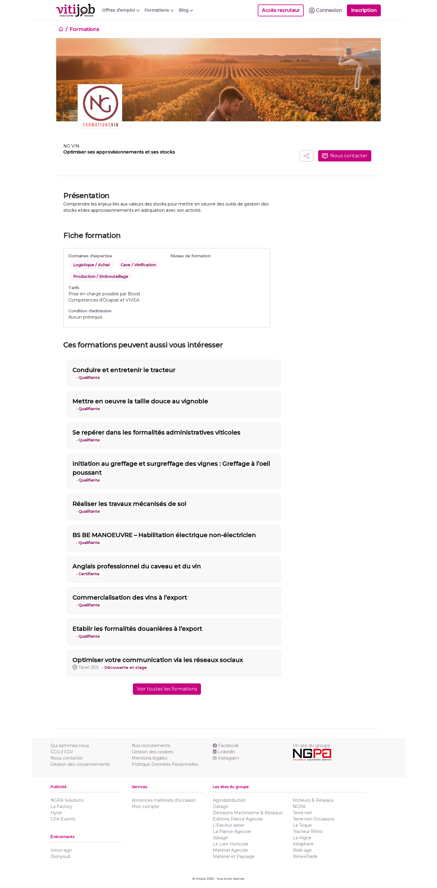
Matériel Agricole (230, 850)
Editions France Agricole (238, 819)
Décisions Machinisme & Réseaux (247, 812)
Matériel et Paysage (234, 856)
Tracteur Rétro (308, 831)
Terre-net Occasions (313, 819)
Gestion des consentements (80, 764)
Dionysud (60, 856)
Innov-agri (61, 850)
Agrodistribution (229, 800)
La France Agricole (232, 831)
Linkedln (226, 751)
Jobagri (220, 837)
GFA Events (63, 819)
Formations (84, 29)
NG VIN (71, 146)
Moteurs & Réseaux (313, 800)
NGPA (299, 806)
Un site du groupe (311, 745)
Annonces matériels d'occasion (164, 800)
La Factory (62, 806)
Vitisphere (303, 844)
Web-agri (302, 850)
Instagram (228, 758)
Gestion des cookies (152, 751)
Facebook (228, 745)
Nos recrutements (151, 745)
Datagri (220, 806)
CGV (68, 751)
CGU (55, 751)
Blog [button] (184, 10)
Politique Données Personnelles (165, 764)
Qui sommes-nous (70, 745)
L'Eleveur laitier (228, 825)
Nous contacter (67, 758)
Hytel (56, 812)
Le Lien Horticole (231, 844)
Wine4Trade (305, 856)
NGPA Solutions (67, 800)
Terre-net (302, 812)
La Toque (302, 825)
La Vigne (302, 837)
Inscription (364, 10)
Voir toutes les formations (167, 689)
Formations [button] (157, 10)
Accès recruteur (281, 10)
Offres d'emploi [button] (119, 10)
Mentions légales (149, 758)
